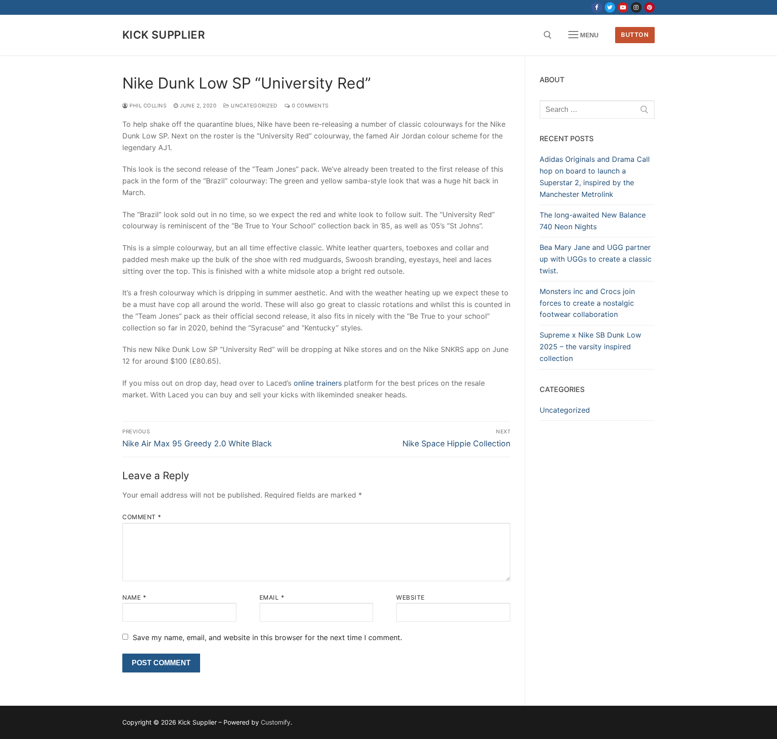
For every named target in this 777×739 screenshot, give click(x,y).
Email (272, 597)
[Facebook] (596, 7)
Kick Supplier (163, 34)
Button (634, 34)
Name (134, 597)
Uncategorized (253, 105)
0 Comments (309, 105)
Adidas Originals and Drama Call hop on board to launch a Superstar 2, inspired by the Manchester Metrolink (595, 177)
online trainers (318, 382)
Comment (141, 517)
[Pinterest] (649, 7)
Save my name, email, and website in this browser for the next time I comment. (267, 637)
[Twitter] (610, 7)
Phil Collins (147, 105)
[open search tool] (548, 35)
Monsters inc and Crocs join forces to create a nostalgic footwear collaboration (587, 303)
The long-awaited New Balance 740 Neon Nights (593, 220)
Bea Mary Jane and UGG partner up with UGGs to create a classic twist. (596, 259)
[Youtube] (623, 7)
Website (410, 597)
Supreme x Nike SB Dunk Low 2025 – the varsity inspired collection (590, 346)
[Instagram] (636, 7)
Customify (275, 722)
